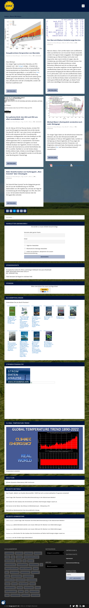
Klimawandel (31, 580)
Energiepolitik (10, 565)
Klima (30, 55)
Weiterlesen (11, 91)
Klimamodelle (28, 576)
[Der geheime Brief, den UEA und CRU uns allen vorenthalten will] (23, 105)
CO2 (13, 557)
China (7, 557)
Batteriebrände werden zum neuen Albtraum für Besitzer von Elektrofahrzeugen (38, 525)
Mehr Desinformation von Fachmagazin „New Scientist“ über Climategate (23, 173)
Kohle (7, 584)
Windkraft (25, 595)
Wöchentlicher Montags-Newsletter (36, 248)
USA (26, 591)
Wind (7, 595)
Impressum (69, 558)
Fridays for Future (11, 568)
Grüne (36, 568)
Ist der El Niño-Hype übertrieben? (23, 537)
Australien (28, 553)
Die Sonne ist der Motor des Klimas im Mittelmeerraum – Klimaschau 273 (28, 506)
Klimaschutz (20, 580)
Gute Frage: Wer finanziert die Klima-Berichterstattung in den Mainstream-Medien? (31, 497)
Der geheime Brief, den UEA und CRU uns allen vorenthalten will (22, 118)
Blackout (38, 553)
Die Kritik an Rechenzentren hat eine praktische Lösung (22, 510)
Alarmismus (9, 553)
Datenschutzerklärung (72, 563)
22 (33, 176)
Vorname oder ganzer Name (32, 232)
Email (25, 239)
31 (74, 127)
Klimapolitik (9, 580)
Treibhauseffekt (10, 591)
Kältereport (23, 584)
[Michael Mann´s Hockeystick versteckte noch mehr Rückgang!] (65, 107)
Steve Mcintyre (16, 55)
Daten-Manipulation (31, 557)
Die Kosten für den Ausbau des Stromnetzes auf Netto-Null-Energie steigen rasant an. (31, 501)
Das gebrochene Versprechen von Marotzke (23, 53)
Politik (19, 587)
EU (41, 565)
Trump (21, 591)
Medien (32, 584)
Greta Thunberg (25, 568)
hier (37, 72)
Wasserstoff (34, 591)
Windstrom (35, 595)
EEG (24, 561)
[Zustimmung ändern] (3, 602)
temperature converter (13, 471)
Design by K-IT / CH (14, 606)
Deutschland (9, 561)
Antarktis (19, 553)
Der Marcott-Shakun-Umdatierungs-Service (64, 40)
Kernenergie (25, 572)
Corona (19, 557)
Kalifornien (15, 572)
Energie (30, 561)
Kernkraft (35, 572)
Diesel (19, 561)
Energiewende (22, 565)
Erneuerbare (34, 565)
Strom (37, 587)
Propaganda (29, 587)
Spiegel (20, 66)
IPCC (6, 572)
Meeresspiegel (10, 587)
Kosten (14, 584)
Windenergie (15, 595)
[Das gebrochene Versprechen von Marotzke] (23, 34)
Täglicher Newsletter (32, 245)
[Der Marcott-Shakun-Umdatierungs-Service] (65, 28)
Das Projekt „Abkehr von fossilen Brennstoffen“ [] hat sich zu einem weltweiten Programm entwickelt (37, 493)
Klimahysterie (16, 576)
